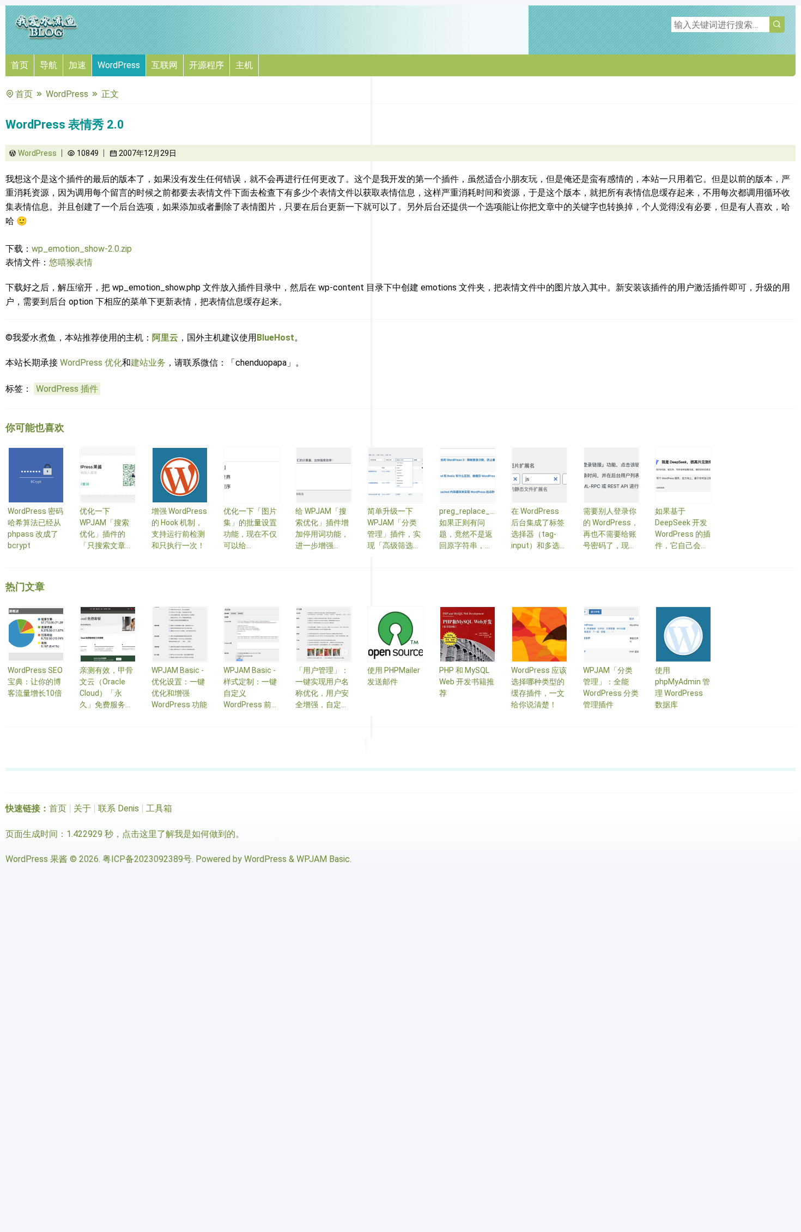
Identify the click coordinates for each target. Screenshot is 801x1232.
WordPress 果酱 (36, 859)
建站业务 (148, 362)
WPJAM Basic (323, 859)
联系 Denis (118, 808)
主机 (244, 65)
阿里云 (165, 337)
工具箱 (159, 808)
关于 (82, 808)
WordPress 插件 (67, 389)
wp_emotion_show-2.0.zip (82, 249)
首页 (19, 65)
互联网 (164, 65)
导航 (48, 65)
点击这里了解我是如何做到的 (178, 834)
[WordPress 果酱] (46, 38)
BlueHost (275, 337)
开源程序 (206, 65)
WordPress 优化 (91, 362)
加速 (77, 65)
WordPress (119, 65)
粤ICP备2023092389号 (147, 859)
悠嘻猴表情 (71, 262)
